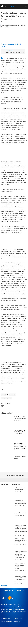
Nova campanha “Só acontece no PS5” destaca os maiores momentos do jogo (21, 502)
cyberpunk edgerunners (6, 398)
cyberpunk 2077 (12, 394)
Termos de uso (18, 618)
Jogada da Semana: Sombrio (20, 512)
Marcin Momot (9, 50)
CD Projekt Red (4, 394)
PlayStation (9, 6)
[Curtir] (20, 491)
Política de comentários (17, 621)
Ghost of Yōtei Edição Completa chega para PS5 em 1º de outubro (21, 540)
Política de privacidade (7, 621)
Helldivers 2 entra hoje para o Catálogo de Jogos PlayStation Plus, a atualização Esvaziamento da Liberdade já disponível (21, 554)
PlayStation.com (5, 618)
